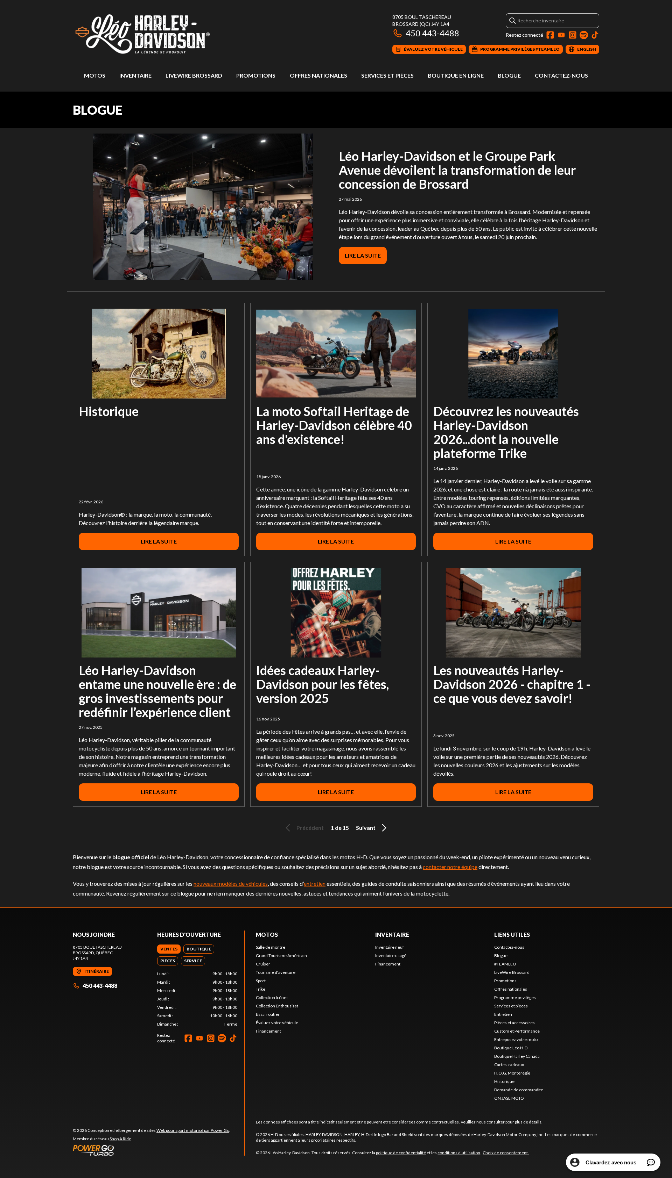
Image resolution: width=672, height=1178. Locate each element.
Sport (261, 980)
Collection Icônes (272, 997)
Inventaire (135, 75)
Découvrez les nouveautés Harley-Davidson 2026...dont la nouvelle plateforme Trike (506, 432)
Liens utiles (512, 934)
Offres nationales (318, 75)
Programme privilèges (515, 997)
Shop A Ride (120, 1138)
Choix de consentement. (506, 1152)
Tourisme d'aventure (275, 972)
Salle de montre (270, 947)
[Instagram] (572, 35)
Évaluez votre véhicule (277, 1022)
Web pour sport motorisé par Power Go (192, 1130)
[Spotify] (584, 35)
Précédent (310, 827)
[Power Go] (151, 1150)
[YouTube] (561, 35)
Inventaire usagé (390, 955)
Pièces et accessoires (514, 1022)
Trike (260, 989)
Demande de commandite (518, 1089)
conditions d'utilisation (459, 1152)
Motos (94, 75)
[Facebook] (550, 35)
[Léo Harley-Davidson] (160, 33)
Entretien (503, 1014)
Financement (268, 1031)
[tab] (169, 949)
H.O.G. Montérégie (512, 1073)
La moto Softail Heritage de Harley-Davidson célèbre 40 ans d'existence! (334, 425)
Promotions (255, 75)
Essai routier (268, 1014)
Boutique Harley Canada (517, 1056)
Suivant (366, 827)
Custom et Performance (517, 1031)
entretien (315, 883)
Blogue (509, 75)
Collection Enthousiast (277, 1005)
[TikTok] (595, 35)
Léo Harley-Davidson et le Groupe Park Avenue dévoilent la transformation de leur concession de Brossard (457, 170)
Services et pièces (387, 75)
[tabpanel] (197, 999)
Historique (109, 411)
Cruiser (263, 964)
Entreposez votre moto (516, 1039)
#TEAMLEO (505, 964)
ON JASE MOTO (509, 1098)
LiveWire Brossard (194, 75)
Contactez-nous (561, 75)
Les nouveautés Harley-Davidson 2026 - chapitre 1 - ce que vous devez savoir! (511, 684)
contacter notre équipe (450, 866)
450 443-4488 (432, 33)
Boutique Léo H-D (510, 1047)
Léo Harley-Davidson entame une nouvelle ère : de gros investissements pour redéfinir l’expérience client (157, 691)
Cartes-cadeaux (509, 1064)
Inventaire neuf (389, 947)
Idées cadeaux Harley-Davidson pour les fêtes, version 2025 (322, 684)
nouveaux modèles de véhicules (231, 883)
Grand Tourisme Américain (281, 955)
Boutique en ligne (456, 75)
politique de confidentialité (401, 1152)
